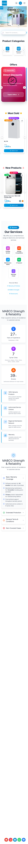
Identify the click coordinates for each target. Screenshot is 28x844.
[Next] (23, 50)
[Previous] (3, 50)
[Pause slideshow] (18, 26)
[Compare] (22, 120)
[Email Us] (6, 840)
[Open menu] (24, 3)
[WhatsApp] (19, 840)
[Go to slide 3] (12, 25)
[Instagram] (10, 840)
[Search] (16, 3)
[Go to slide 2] (9, 25)
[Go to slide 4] (14, 25)
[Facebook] (24, 840)
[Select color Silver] (20, 201)
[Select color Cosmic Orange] (23, 201)
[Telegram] (15, 840)
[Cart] (20, 3)
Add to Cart (15, 150)
